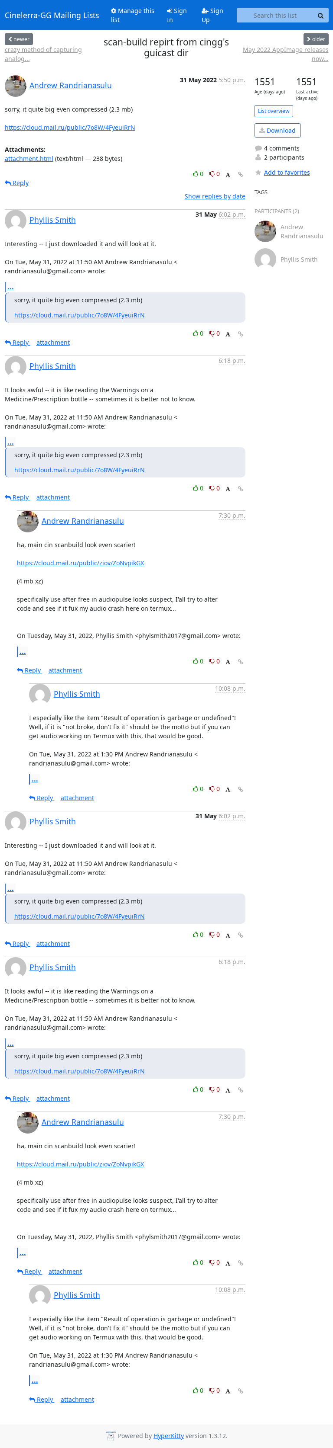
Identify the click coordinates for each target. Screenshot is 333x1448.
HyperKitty (168, 1436)
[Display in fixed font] (228, 175)
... (10, 287)
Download (280, 130)
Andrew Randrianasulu (70, 85)
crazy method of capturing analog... (43, 54)
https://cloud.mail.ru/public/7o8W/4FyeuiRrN (70, 127)
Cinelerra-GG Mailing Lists (52, 15)
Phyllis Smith (52, 220)
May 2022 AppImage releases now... (285, 54)
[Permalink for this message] (240, 174)
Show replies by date (215, 196)
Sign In (177, 15)
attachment (53, 342)
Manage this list (132, 15)
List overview (274, 111)
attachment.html (29, 158)
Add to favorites (287, 172)
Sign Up (212, 15)
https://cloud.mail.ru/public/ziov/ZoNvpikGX (80, 563)
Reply (20, 183)
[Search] (321, 15)
